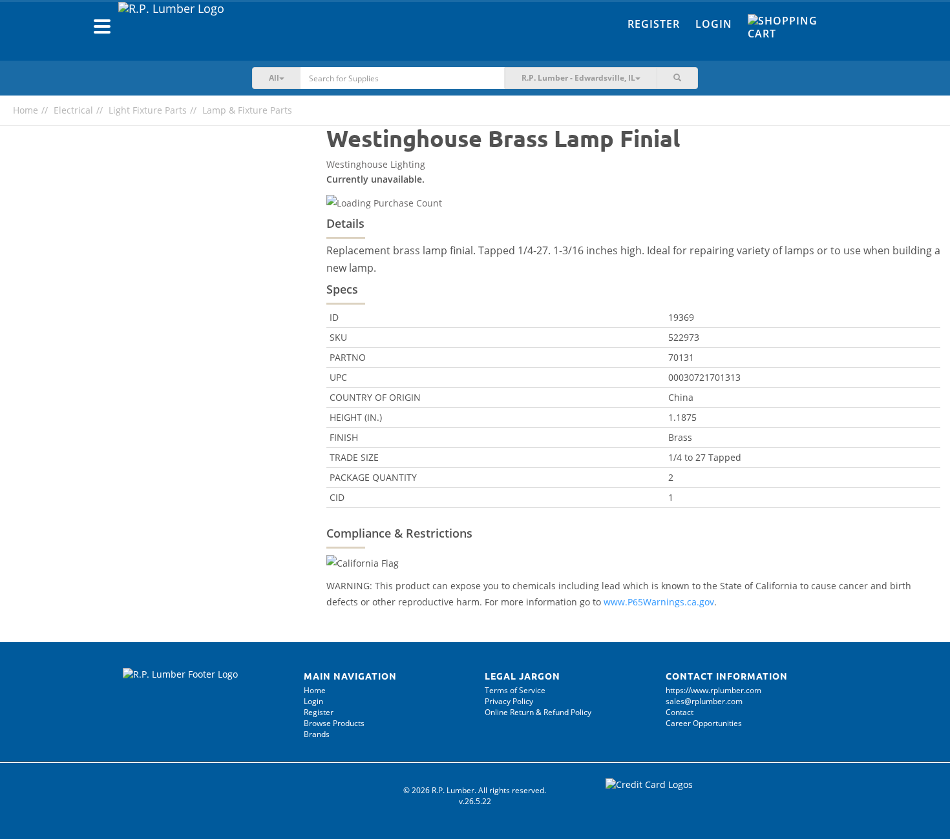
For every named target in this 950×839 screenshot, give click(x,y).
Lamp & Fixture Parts (247, 110)
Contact (679, 712)
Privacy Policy (509, 701)
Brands (317, 734)
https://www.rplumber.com (713, 690)
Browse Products (334, 723)
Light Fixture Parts (148, 110)
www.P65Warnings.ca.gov (659, 602)
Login (713, 24)
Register (654, 24)
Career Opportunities (704, 723)
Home (25, 110)
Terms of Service (515, 690)
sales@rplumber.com (704, 701)
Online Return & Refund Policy (538, 712)
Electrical (73, 110)
